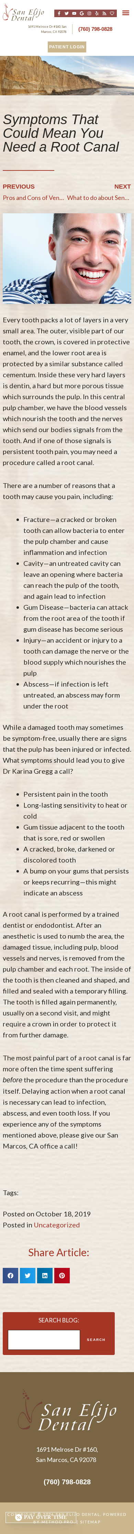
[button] (126, 13)
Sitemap (90, 1522)
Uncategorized (57, 1225)
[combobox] (44, 1340)
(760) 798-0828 (95, 29)
